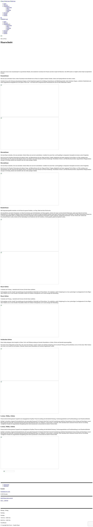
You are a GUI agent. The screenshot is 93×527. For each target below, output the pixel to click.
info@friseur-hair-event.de (7, 498)
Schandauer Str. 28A (5, 491)
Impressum (6, 486)
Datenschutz (6, 484)
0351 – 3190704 (4, 500)
